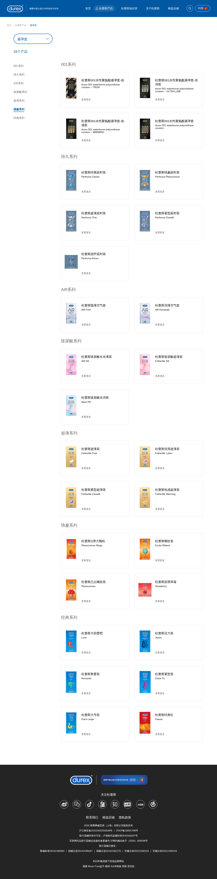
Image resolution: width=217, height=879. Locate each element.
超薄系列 (19, 100)
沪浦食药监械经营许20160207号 (120, 835)
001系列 (19, 65)
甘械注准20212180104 (165, 851)
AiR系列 (19, 83)
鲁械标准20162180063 (52, 851)
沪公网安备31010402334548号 (95, 830)
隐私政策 (125, 817)
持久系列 (19, 74)
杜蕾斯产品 (106, 8)
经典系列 (19, 117)
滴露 (85, 866)
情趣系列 (19, 109)
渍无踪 (130, 866)
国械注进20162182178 (108, 851)
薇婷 (107, 866)
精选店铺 (173, 8)
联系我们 (92, 817)
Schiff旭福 (116, 866)
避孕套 (33, 25)
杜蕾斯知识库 (129, 8)
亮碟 (124, 866)
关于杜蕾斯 (153, 8)
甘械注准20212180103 (136, 851)
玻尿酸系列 (20, 91)
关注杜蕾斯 (108, 794)
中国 (200, 8)
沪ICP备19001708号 (127, 830)
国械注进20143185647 (80, 851)
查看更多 (86, 99)
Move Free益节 (96, 866)
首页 (88, 8)
